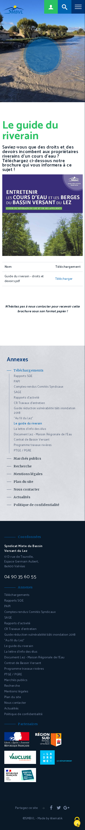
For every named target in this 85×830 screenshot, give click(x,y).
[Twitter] (59, 808)
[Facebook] (51, 808)
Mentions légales (28, 474)
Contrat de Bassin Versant (31, 439)
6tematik (56, 818)
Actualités (22, 497)
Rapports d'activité (26, 397)
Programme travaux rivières (33, 445)
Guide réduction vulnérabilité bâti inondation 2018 (44, 410)
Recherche (23, 466)
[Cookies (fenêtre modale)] (77, 822)
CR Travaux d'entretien (29, 403)
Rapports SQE (23, 376)
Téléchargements (29, 370)
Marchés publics (27, 458)
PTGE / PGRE (23, 450)
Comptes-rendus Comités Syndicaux (38, 386)
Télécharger (64, 279)
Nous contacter (26, 489)
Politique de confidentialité (36, 505)
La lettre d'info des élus (30, 429)
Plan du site (23, 482)
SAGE (17, 392)
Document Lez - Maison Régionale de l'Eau (43, 434)
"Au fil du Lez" (23, 418)
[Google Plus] (66, 808)
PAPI (17, 381)
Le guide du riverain (28, 423)
